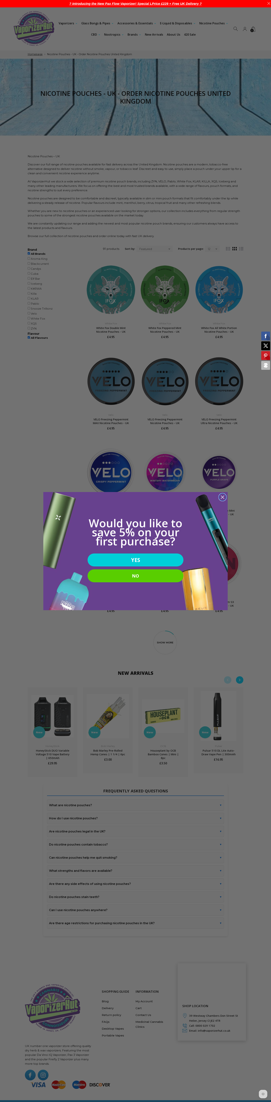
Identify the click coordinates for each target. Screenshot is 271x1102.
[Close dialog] (222, 497)
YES (135, 559)
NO (135, 576)
